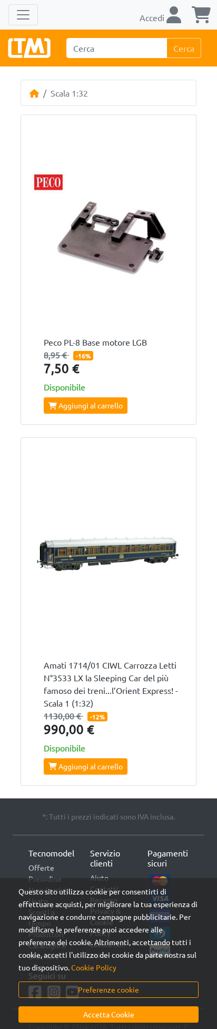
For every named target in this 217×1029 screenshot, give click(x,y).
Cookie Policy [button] (93, 967)
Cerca (183, 48)
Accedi (153, 17)
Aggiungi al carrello (90, 405)
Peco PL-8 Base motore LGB (95, 342)
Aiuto (99, 877)
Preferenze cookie (108, 989)
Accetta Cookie (108, 1014)
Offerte (41, 867)
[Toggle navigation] (23, 14)
